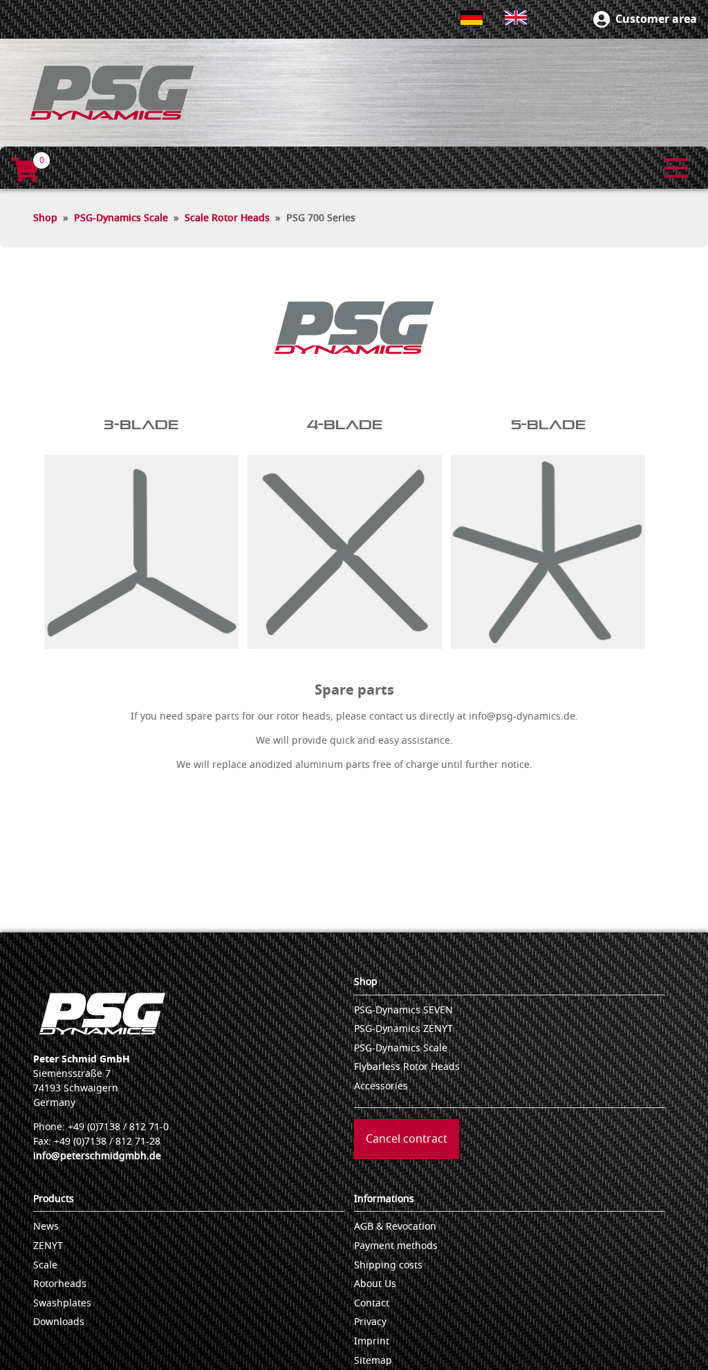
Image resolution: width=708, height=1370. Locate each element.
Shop (45, 218)
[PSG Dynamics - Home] (112, 92)
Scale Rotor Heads (227, 218)
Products (53, 1199)
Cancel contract (406, 1139)
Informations (384, 1199)
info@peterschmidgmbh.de (97, 1156)
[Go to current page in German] (471, 17)
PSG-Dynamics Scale (121, 218)
